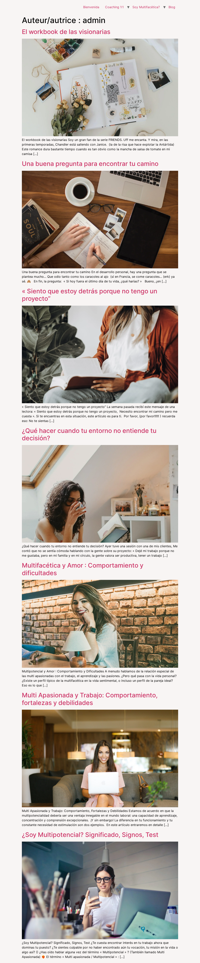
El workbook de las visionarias (66, 32)
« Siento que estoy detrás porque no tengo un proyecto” (89, 294)
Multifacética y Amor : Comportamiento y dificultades (82, 569)
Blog (172, 7)
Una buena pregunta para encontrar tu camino (90, 163)
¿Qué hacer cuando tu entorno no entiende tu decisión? (89, 434)
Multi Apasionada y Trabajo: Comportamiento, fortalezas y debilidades (90, 698)
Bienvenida (91, 7)
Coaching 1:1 (114, 7)
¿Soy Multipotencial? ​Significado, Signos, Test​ (90, 834)
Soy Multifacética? (146, 7)
